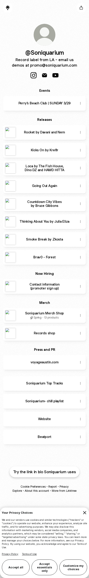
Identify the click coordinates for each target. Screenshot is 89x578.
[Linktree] (7, 7)
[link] (33, 75)
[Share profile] (81, 7)
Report (52, 487)
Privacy (64, 487)
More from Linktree (64, 491)
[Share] (80, 103)
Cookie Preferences (33, 487)
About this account (37, 491)
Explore (17, 491)
